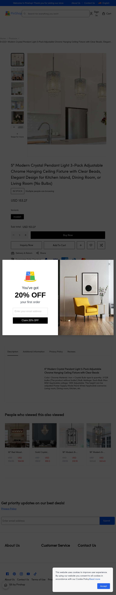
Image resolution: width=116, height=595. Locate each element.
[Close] (109, 264)
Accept (103, 586)
